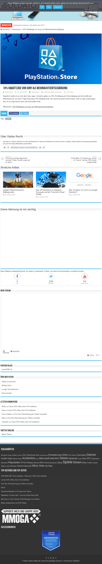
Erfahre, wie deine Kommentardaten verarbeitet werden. (64, 271)
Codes (14, 455)
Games (91, 454)
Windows (13, 466)
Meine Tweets (7, 434)
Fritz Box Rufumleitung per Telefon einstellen (31, 414)
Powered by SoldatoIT (72, 561)
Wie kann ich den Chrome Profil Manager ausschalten (20, 499)
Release (30, 463)
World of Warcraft (24, 466)
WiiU (8, 466)
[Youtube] (53, 557)
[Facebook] (48, 557)
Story (84, 463)
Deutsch (20, 455)
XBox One (38, 465)
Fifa (70, 455)
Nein (48, 7)
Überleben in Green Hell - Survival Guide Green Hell (19, 495)
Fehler (65, 455)
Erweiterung (54, 455)
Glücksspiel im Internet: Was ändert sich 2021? (29, 25)
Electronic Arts (33, 455)
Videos (3, 466)
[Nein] (99, 6)
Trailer (89, 463)
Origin (79, 458)
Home (3, 487)
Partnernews (16, 29)
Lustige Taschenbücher (10, 389)
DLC (25, 455)
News (64, 458)
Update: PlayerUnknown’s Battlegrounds (13, 191)
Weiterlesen (57, 7)
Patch (84, 458)
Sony (8, 118)
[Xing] (56, 557)
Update (95, 463)
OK (42, 7)
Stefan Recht (9, 92)
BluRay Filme (6, 385)
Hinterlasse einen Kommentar (53, 92)
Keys (20, 459)
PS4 (24, 463)
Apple (9, 455)
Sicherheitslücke (50, 463)
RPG (42, 463)
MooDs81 (16, 351)
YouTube (48, 466)
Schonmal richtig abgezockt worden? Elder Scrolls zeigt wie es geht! (17, 159)
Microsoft (44, 458)
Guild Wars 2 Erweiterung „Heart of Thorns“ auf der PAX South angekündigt (84, 159)
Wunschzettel (7, 393)
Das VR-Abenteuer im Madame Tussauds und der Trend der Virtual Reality (50, 192)
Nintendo (72, 458)
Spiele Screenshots (9, 382)
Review (36, 463)
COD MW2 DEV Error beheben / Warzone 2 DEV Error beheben (24, 476)
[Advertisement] (51, 128)
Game (74, 455)
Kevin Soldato (7, 414)
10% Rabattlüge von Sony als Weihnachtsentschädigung (32, 107)
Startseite (5, 29)
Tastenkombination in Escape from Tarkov (16, 491)
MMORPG (55, 458)
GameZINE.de (7, 369)
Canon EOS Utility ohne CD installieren (23, 406)
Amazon (4, 455)
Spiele (68, 462)
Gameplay (81, 455)
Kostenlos (29, 458)
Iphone (15, 459)
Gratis (9, 458)
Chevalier (5, 422)
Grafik (4, 458)
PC (89, 458)
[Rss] (46, 557)
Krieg (37, 458)
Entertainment (44, 455)
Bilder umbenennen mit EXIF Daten (13, 503)
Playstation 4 (15, 462)
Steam (77, 462)
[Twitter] (51, 557)
